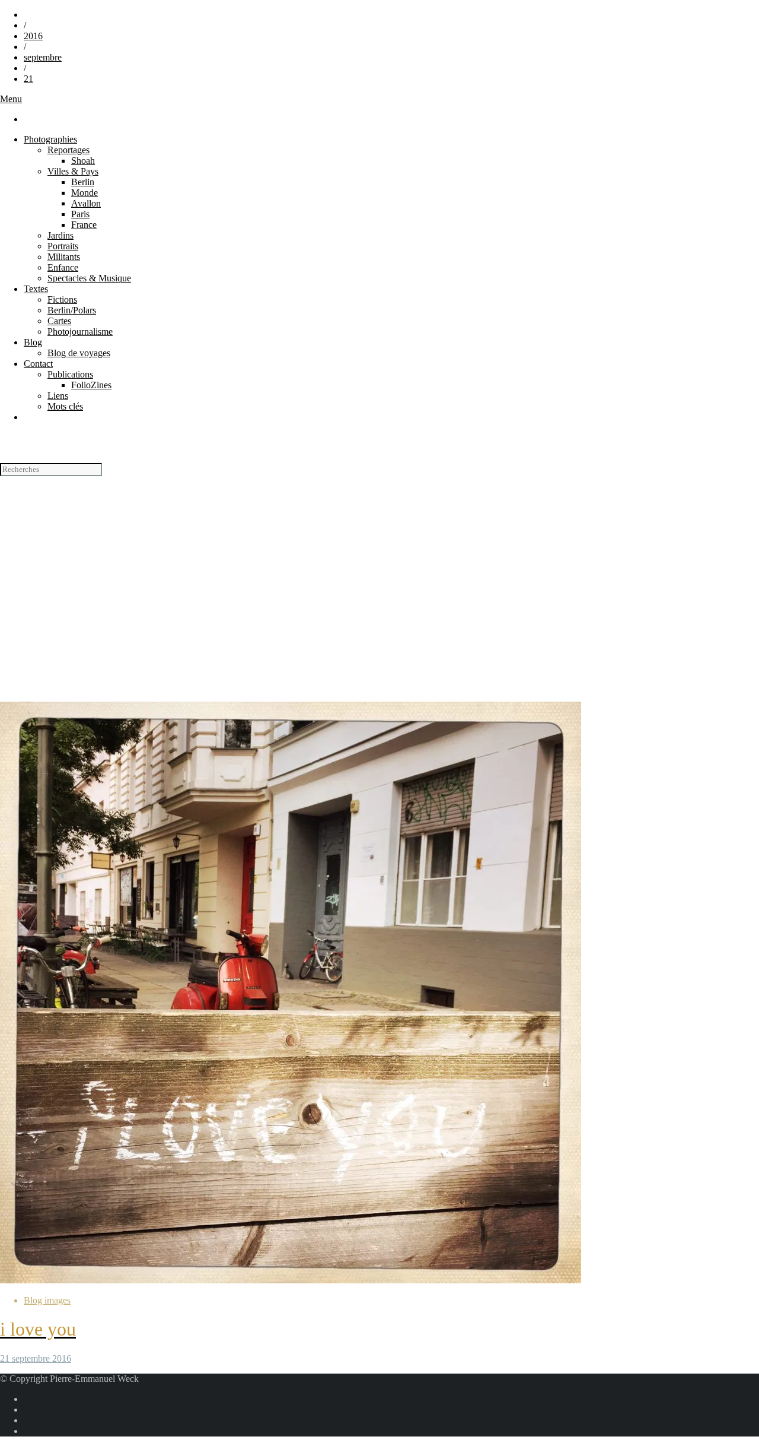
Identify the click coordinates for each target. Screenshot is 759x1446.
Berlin (82, 182)
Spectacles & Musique (89, 278)
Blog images (47, 1300)
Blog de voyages (78, 353)
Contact (38, 364)
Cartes (59, 321)
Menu (11, 99)
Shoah (83, 161)
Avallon (86, 203)
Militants (63, 257)
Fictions (62, 299)
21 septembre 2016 (35, 1358)
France (84, 225)
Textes (36, 289)
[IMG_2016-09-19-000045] (290, 1280)
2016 (33, 36)
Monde (84, 193)
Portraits (62, 246)
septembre (43, 57)
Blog (33, 342)
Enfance (62, 267)
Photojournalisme (80, 331)
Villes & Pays (72, 171)
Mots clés (65, 406)
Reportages (68, 150)
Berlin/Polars (71, 310)
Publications (70, 374)
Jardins (60, 235)
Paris (80, 214)
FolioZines (91, 385)
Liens (57, 396)
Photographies (50, 139)
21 (28, 79)
